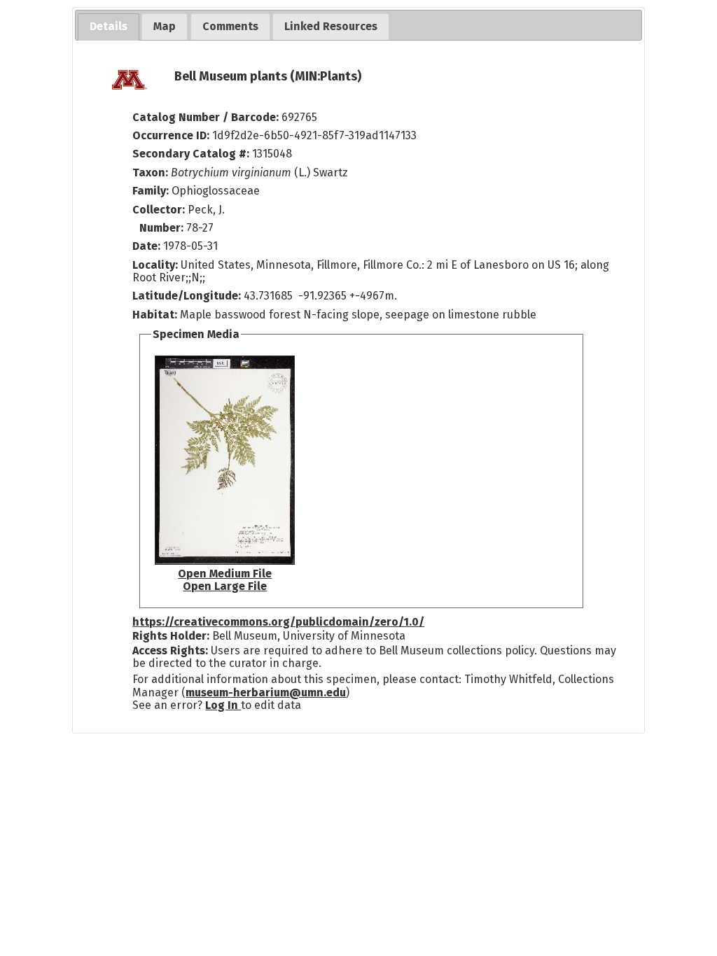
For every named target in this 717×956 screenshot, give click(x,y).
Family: (150, 190)
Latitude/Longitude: (186, 295)
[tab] (108, 27)
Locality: (155, 265)
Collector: (160, 209)
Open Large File (225, 586)
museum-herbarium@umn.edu (266, 692)
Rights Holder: (170, 635)
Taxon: (150, 172)
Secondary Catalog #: (190, 153)
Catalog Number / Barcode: (206, 117)
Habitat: (156, 314)
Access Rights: (170, 650)
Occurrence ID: (172, 135)
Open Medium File (225, 573)
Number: (162, 227)
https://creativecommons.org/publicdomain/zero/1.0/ (278, 621)
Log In (223, 705)
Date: (146, 246)
